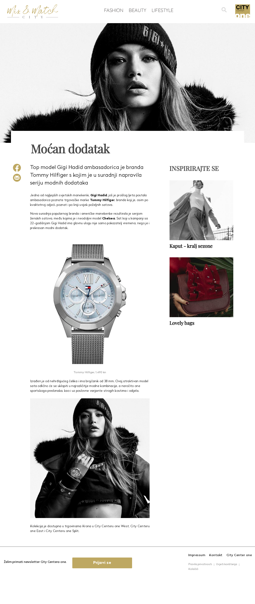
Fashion (113, 10)
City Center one (239, 555)
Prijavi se (102, 563)
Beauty (137, 10)
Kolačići (193, 569)
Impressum (196, 555)
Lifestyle (163, 10)
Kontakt (216, 555)
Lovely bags (182, 323)
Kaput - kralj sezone (191, 246)
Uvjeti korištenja (226, 564)
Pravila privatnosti (200, 564)
